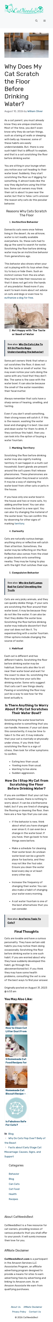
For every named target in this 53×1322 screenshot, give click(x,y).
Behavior (14, 1173)
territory (19, 523)
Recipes (13, 1199)
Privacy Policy (19, 1311)
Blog (11, 1133)
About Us (16, 1307)
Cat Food (14, 1188)
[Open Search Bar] (36, 20)
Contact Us (35, 1311)
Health (13, 1194)
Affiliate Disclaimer (33, 1307)
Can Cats (14, 1183)
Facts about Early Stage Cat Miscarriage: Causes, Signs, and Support (23, 1152)
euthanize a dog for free (18, 297)
